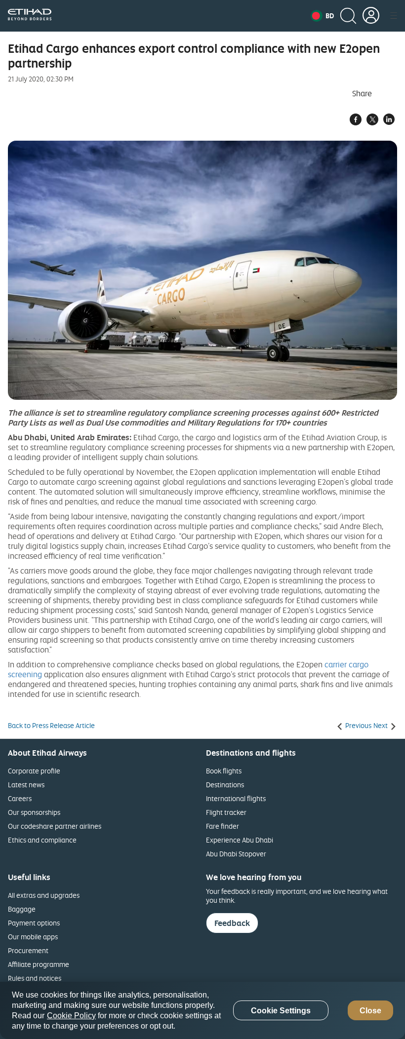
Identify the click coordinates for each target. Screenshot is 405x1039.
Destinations (225, 784)
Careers (20, 798)
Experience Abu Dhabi (239, 840)
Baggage (22, 909)
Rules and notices (34, 978)
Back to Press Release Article (51, 725)
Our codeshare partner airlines (54, 826)
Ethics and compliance (42, 840)
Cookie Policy (71, 1015)
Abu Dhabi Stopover (236, 853)
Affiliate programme (38, 964)
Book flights (224, 770)
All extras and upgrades (44, 895)
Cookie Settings (281, 1010)
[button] (322, 16)
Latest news (26, 784)
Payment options (34, 922)
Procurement (28, 950)
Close (370, 1010)
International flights (236, 798)
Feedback (232, 923)
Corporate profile (34, 770)
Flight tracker (226, 812)
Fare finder (222, 826)
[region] (202, 1010)
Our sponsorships (34, 812)
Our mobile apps (33, 936)
